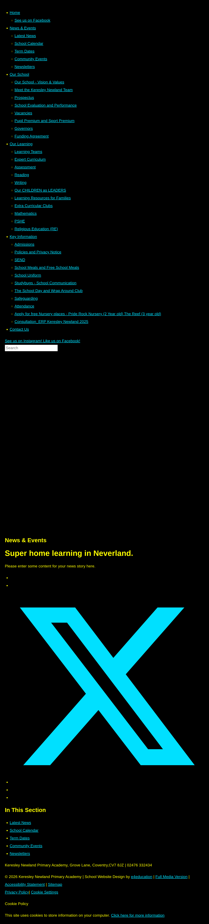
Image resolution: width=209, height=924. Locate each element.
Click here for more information (137, 915)
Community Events (26, 846)
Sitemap (55, 884)
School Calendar (24, 830)
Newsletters (20, 853)
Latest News (20, 822)
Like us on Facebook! (61, 341)
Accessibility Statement (25, 884)
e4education (141, 877)
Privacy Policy (17, 892)
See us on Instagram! (23, 341)
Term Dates (20, 838)
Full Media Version (171, 877)
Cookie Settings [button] (44, 892)
